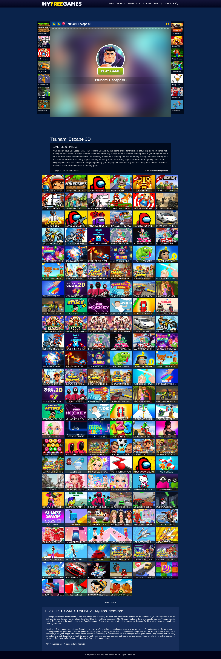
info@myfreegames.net (160, 170)
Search (171, 3)
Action (121, 3)
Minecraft (134, 3)
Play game (110, 71)
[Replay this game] (167, 24)
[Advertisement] (110, 14)
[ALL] (161, 3)
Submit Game (150, 3)
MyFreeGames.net (109, 655)
